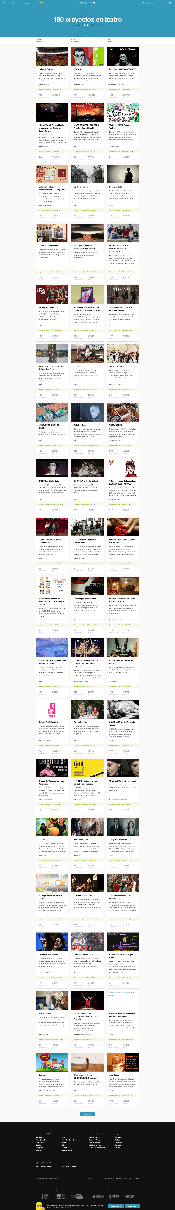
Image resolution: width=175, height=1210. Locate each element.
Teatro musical (97, 25)
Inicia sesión (141, 3)
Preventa (36, 3)
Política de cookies (68, 1207)
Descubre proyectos (9, 3)
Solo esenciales (116, 1206)
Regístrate (150, 3)
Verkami (87, 3)
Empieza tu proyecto (24, 3)
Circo (73, 25)
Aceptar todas (132, 1206)
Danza (80, 25)
